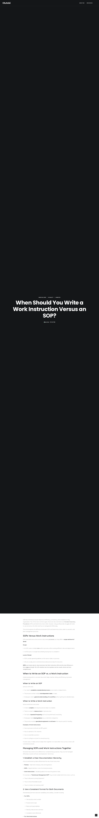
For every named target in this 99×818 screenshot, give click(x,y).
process (47, 690)
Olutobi (53, 322)
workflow (53, 697)
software (53, 721)
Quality (51, 297)
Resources (90, 3)
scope (27, 667)
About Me (81, 3)
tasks (38, 648)
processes (51, 639)
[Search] (95, 3)
